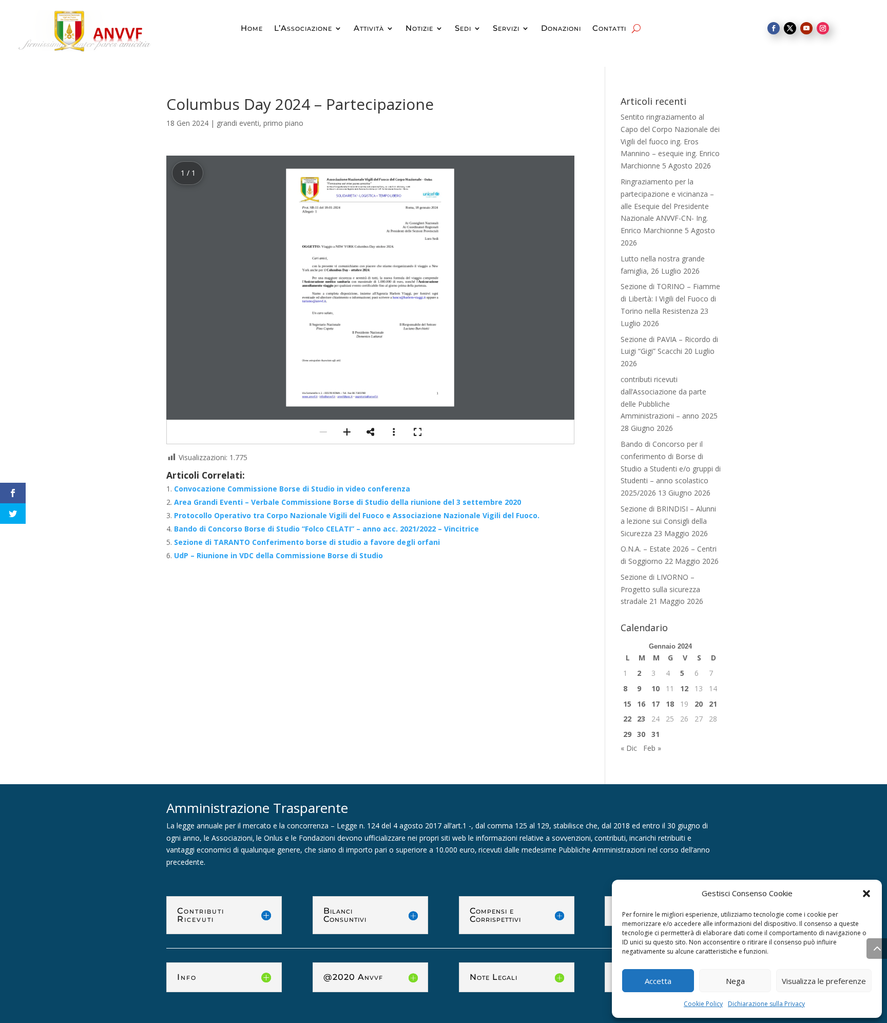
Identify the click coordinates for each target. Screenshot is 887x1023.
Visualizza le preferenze (824, 981)
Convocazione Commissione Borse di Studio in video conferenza (292, 489)
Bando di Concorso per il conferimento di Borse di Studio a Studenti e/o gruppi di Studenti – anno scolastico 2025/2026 (671, 468)
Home (252, 29)
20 (699, 704)
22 (627, 719)
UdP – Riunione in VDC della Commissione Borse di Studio (278, 555)
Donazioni (561, 29)
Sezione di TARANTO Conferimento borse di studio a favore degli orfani (307, 542)
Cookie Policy (703, 1003)
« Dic (629, 748)
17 (655, 704)
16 (641, 704)
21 (713, 704)
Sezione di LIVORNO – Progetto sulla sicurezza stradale (660, 589)
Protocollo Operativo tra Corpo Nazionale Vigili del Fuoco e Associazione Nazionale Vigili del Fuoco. (356, 515)
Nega (735, 981)
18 (670, 704)
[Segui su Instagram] (823, 28)
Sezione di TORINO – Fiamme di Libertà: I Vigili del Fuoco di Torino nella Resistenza (670, 298)
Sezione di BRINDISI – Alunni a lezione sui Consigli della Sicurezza (668, 521)
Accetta (658, 981)
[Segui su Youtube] (806, 28)
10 (655, 688)
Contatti (609, 29)
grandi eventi (238, 123)
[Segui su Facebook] (773, 28)
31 (655, 734)
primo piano (283, 123)
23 (641, 719)
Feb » (652, 748)
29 (627, 734)
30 (641, 734)
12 (684, 688)
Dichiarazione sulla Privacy (766, 1003)
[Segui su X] (790, 28)
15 (627, 704)
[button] (866, 893)
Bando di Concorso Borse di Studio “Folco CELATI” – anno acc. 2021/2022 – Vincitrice (326, 529)
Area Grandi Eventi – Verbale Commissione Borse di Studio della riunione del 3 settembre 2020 (347, 502)
